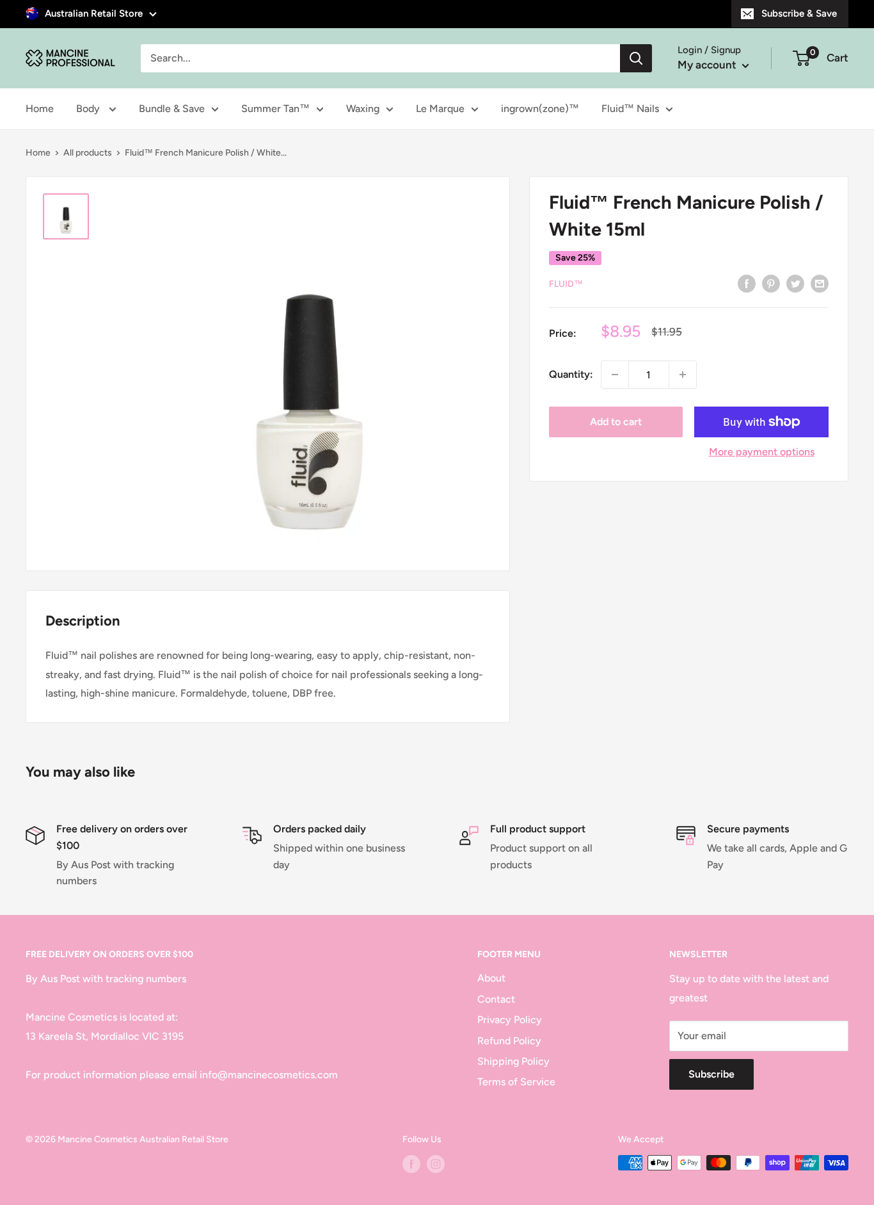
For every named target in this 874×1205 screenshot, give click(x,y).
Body (89, 108)
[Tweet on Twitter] (795, 283)
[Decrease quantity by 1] (614, 374)
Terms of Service (516, 1082)
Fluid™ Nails (630, 108)
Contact (496, 999)
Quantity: (571, 374)
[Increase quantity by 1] (682, 374)
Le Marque (440, 108)
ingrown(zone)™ (540, 108)
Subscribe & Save (799, 13)
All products (87, 152)
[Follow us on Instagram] (436, 1164)
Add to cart (616, 422)
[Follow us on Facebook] (411, 1164)
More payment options (761, 452)
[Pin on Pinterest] (771, 283)
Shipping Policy (513, 1061)
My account (708, 64)
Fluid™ (566, 284)
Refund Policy (509, 1041)
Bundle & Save (172, 108)
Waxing (362, 108)
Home (40, 108)
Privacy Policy (509, 1020)
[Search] (636, 58)
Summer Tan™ (275, 108)
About (491, 978)
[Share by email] (820, 283)
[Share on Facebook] (747, 283)
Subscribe (711, 1074)
